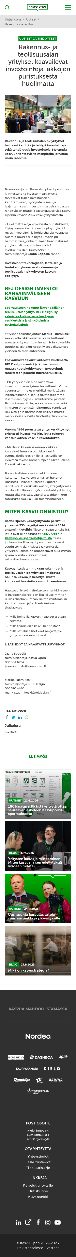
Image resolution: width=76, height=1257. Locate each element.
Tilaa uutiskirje (38, 1168)
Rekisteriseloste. (31, 1248)
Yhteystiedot (38, 1156)
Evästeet (52, 1248)
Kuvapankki (38, 1197)
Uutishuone (38, 1191)
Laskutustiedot (38, 1162)
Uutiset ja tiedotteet (37, 38)
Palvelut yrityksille (38, 1185)
